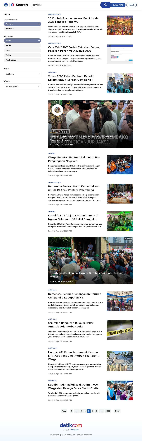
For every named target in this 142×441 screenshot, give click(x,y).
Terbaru (9, 24)
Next (117, 411)
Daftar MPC (118, 5)
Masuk (131, 5)
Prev (64, 411)
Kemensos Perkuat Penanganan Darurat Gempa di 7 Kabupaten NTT (74, 295)
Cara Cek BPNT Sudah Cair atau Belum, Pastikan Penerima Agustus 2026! (73, 49)
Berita (8, 45)
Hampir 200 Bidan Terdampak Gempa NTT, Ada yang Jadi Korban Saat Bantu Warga (73, 355)
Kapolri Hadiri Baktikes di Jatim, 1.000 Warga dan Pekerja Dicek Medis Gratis (73, 386)
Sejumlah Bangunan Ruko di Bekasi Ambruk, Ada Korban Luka (71, 324)
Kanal (6, 68)
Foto (8, 50)
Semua (8, 40)
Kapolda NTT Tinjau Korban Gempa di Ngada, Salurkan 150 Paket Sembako (73, 217)
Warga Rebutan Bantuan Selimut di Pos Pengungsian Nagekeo (74, 159)
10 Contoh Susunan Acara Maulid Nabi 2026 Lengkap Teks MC (73, 20)
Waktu (7, 81)
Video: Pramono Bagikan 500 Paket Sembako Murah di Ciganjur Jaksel (85, 138)
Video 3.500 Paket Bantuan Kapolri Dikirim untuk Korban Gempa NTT (71, 78)
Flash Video (11, 60)
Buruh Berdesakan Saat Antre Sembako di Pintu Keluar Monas (86, 274)
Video (8, 55)
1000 (108, 411)
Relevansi (10, 29)
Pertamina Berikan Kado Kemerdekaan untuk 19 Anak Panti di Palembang (73, 188)
